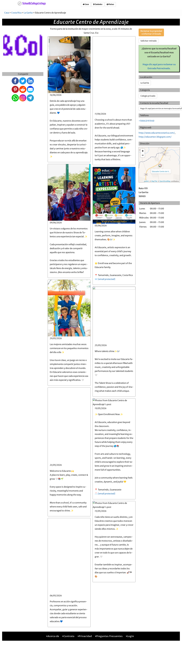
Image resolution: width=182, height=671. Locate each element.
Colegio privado (147, 96)
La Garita (28, 12)
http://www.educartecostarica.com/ (157, 132)
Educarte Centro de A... (161, 171)
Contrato (69, 636)
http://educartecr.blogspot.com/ (155, 136)
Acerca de (53, 636)
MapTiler (154, 181)
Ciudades (98, 4)
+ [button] (143, 151)
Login (130, 636)
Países (111, 4)
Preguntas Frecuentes (109, 636)
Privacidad (85, 636)
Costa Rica (16, 12)
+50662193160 (146, 120)
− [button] (143, 155)
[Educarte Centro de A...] (160, 165)
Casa (86, 4)
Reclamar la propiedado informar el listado (151, 32)
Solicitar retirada (148, 41)
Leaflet (146, 181)
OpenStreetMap (164, 181)
